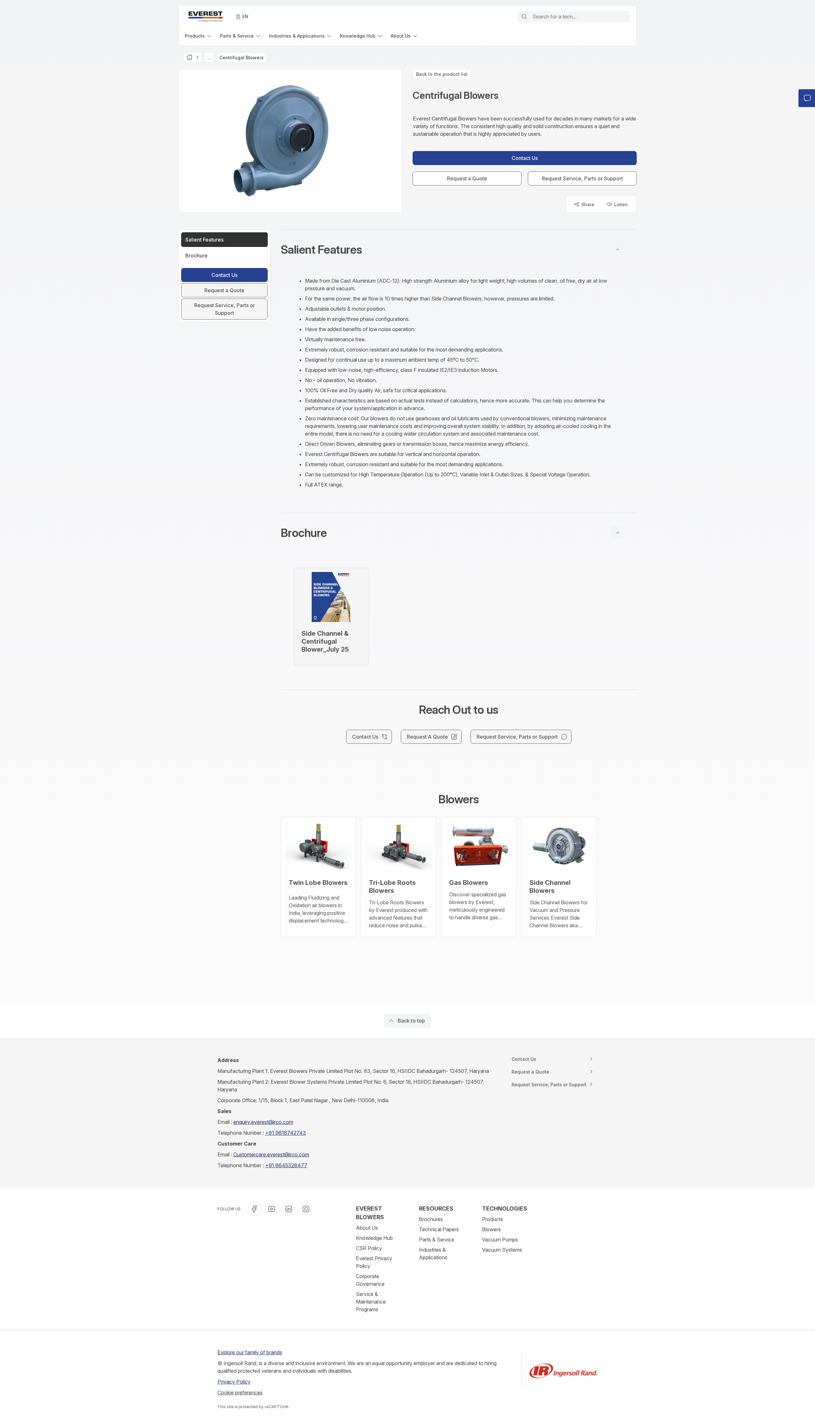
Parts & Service (436, 1239)
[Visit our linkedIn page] (289, 1209)
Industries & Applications (433, 1254)
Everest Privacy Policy (374, 1262)
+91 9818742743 (285, 1133)
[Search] (524, 16)
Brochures (431, 1219)
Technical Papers (439, 1229)
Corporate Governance (370, 1280)
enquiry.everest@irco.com (263, 1122)
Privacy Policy (234, 1381)
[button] (459, 249)
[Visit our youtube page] (272, 1209)
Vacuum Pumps (500, 1239)
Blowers (491, 1229)
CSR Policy (369, 1248)
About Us (367, 1228)
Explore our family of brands (249, 1352)
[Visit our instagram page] (306, 1209)
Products (492, 1219)
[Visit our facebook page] (254, 1209)
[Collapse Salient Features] (617, 249)
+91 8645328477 (286, 1165)
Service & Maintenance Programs (371, 1302)
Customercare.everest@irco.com (271, 1154)
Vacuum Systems (502, 1250)
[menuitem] (198, 36)
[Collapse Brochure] (617, 532)
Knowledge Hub (374, 1238)
